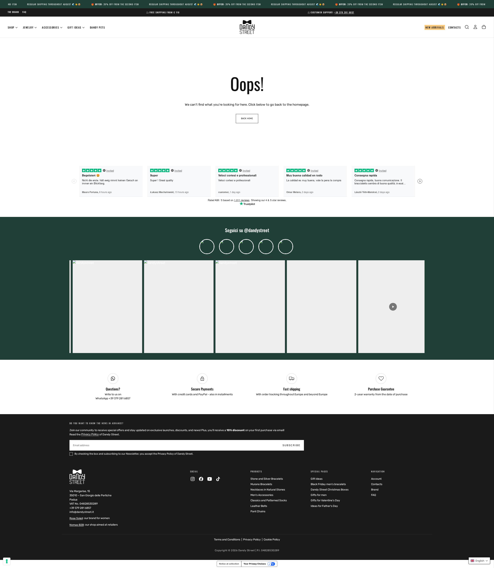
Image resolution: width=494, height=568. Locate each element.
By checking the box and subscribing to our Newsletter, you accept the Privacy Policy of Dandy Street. (248, 342)
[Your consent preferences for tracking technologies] (6, 561)
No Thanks (247, 353)
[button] (479, 560)
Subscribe (274, 331)
